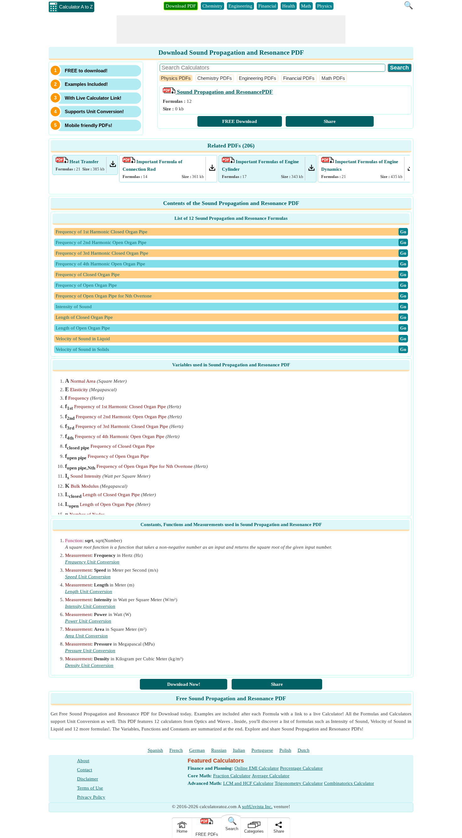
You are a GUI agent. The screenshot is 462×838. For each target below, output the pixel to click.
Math (306, 5)
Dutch (304, 750)
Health (288, 5)
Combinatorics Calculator (349, 783)
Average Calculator (270, 775)
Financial (267, 5)
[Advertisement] (231, 29)
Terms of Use (90, 788)
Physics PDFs (176, 78)
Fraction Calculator (231, 775)
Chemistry (212, 5)
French (176, 750)
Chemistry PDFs (214, 78)
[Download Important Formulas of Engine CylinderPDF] (311, 169)
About (83, 760)
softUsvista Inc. (257, 806)
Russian (219, 750)
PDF (225, 92)
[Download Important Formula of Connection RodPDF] (212, 169)
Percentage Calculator (301, 768)
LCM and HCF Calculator (248, 783)
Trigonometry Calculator (299, 783)
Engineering (240, 5)
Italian (239, 750)
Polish (285, 750)
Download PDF (181, 5)
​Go (403, 231)
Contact (84, 769)
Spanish (155, 750)
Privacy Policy (91, 797)
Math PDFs (333, 78)
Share (330, 121)
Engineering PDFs (257, 78)
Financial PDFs (299, 78)
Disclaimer (87, 778)
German (197, 750)
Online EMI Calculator (256, 768)
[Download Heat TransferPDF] (113, 165)
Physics (324, 5)
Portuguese (262, 750)
